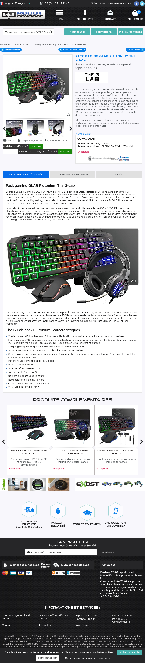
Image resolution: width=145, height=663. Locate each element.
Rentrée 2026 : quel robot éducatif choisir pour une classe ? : (121, 575)
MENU (59, 19)
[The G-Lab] (91, 77)
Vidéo (118, 174)
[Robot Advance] (22, 14)
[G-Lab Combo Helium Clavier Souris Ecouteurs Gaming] (116, 426)
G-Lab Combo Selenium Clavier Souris (73, 452)
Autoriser (36, 146)
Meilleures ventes (130, 31)
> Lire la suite (82, 133)
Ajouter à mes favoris (57, 140)
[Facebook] (136, 3)
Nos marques (83, 625)
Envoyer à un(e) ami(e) (31, 140)
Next (71, 129)
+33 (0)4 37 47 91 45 (56, 3)
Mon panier (135, 15)
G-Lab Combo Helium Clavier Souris (116, 452)
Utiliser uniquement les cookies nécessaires (87, 658)
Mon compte (85, 19)
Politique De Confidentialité (121, 620)
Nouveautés (77, 31)
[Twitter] (142, 3)
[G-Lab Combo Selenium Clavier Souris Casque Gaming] (72, 426)
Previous (4, 129)
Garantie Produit (85, 618)
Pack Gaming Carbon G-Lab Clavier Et (29, 452)
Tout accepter (131, 652)
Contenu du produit (72, 174)
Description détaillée (26, 174)
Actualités (45, 625)
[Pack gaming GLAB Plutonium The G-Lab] (14, 128)
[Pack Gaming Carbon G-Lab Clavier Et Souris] (29, 426)
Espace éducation (86, 615)
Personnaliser (47, 657)
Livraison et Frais (122, 615)
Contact (110, 19)
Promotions (104, 31)
